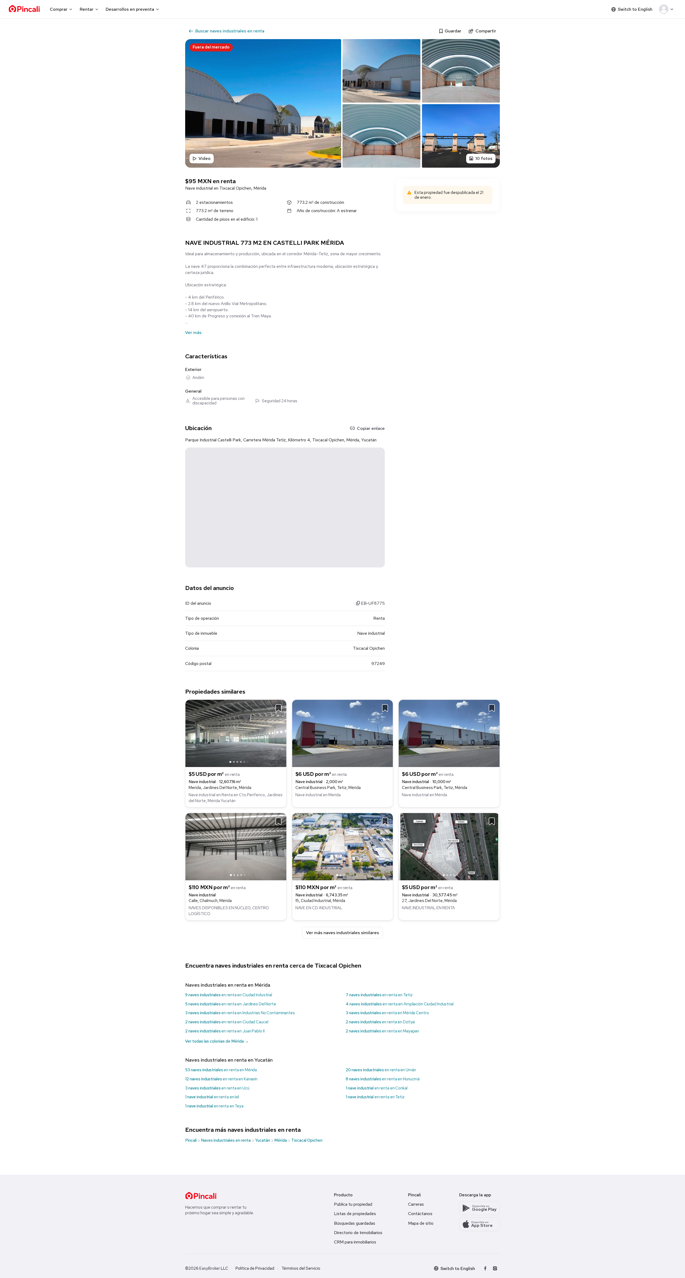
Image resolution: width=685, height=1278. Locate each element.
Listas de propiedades (355, 1213)
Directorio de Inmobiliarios (358, 1232)
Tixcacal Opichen (306, 1140)
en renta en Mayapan (382, 1031)
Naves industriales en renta (226, 1140)
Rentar (86, 9)
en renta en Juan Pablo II (225, 1031)
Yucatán (262, 1140)
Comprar (58, 9)
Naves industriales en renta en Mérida (227, 985)
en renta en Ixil (212, 1097)
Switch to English (635, 9)
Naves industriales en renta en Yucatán (229, 1060)
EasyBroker (209, 1268)
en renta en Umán (381, 1070)
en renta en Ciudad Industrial (228, 995)
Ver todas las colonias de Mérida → (217, 1041)
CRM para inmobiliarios (355, 1242)
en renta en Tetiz (379, 995)
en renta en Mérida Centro (387, 1013)
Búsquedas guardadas (354, 1223)
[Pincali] (200, 1195)
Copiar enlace (371, 428)
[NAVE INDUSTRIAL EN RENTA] (449, 846)
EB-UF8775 (372, 603)
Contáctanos (420, 1213)
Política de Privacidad (254, 1268)
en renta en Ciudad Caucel (226, 1022)
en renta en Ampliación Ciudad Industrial (400, 1004)
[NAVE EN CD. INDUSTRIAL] (342, 846)
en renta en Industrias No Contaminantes (240, 1013)
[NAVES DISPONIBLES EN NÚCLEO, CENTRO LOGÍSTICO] (235, 846)
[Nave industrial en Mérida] (449, 733)
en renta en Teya (214, 1106)
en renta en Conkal (377, 1088)
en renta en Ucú (217, 1088)
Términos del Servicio (300, 1268)
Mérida (280, 1140)
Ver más (193, 332)
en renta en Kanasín (221, 1079)
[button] (667, 9)
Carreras (416, 1204)
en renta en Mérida (221, 1070)
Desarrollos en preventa (130, 9)
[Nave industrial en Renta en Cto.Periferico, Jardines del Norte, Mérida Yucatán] (235, 733)
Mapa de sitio (420, 1223)
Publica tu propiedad (353, 1204)
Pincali (191, 1140)
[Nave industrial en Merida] (342, 733)
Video (205, 158)
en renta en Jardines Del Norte (230, 1004)
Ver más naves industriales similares (342, 932)
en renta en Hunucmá (383, 1079)
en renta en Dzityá (380, 1022)
